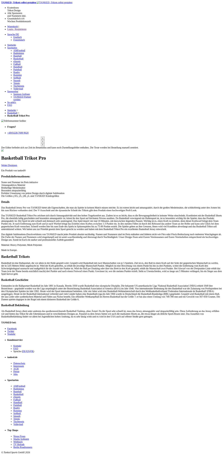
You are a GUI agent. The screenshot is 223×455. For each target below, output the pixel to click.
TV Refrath (18, 444)
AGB (16, 368)
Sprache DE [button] (13, 34)
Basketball (12, 113)
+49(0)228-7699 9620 (18, 133)
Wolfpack (18, 441)
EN (28, 351)
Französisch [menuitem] (19, 40)
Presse (16, 371)
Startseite (11, 110)
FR (31, 351)
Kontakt (17, 346)
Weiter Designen (9, 165)
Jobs (15, 374)
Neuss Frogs (19, 436)
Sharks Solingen (21, 439)
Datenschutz (19, 363)
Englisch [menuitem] (17, 37)
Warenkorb (12, 26)
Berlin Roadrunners (22, 447)
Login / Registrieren (16, 29)
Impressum (18, 366)
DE (24, 351)
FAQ (15, 348)
